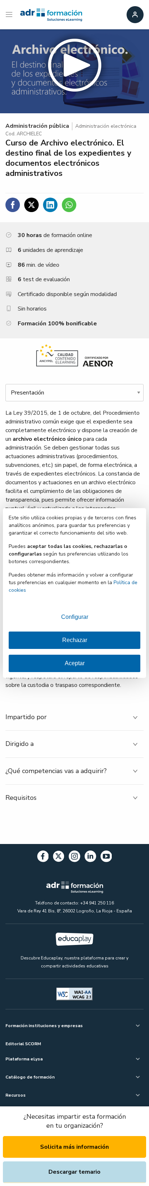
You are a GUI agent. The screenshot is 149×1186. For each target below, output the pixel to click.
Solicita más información (74, 1147)
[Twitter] (58, 858)
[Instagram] (74, 858)
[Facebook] (43, 858)
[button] (74, 71)
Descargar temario (74, 1172)
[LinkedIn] (90, 858)
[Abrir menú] (9, 14)
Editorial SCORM (23, 1044)
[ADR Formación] (51, 14)
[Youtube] (106, 858)
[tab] (74, 717)
